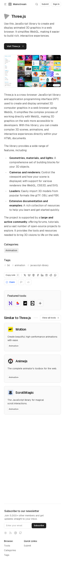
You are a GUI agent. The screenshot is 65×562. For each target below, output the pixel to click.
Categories (10, 550)
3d (8, 265)
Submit (27, 545)
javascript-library (39, 265)
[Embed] (28, 282)
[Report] (21, 282)
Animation (11, 250)
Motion (21, 329)
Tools (7, 545)
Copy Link (12, 275)
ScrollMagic (25, 392)
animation (20, 265)
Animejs (22, 361)
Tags (6, 554)
